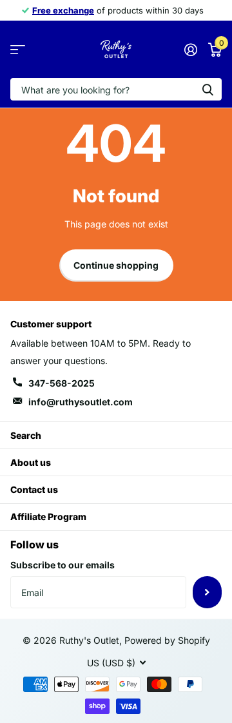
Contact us (34, 489)
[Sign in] (190, 49)
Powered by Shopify (167, 640)
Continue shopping (116, 265)
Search (25, 435)
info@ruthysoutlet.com (80, 401)
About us (30, 462)
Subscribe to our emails (62, 564)
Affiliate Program (48, 516)
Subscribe (207, 592)
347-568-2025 (61, 383)
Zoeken (207, 89)
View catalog (17, 49)
